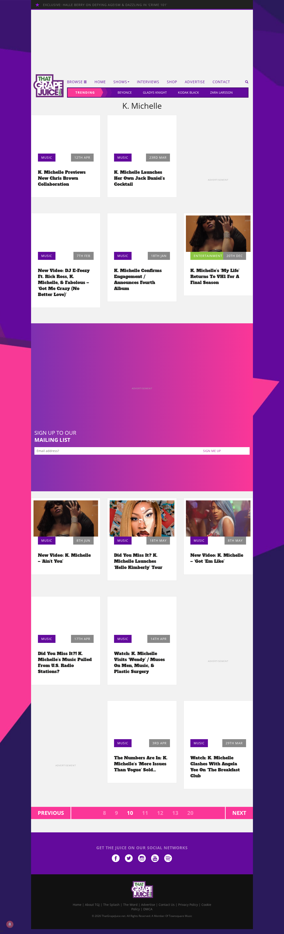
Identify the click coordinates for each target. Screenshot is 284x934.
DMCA (147, 909)
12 (160, 812)
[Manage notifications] (9, 924)
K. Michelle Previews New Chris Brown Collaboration (62, 178)
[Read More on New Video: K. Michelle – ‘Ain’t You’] (66, 518)
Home (100, 82)
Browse (75, 82)
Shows (120, 82)
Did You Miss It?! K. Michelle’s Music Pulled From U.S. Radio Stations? (65, 662)
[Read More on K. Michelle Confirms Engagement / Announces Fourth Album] (142, 233)
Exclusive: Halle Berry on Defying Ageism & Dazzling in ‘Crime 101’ (105, 5)
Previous (51, 812)
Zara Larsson (221, 92)
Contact (221, 82)
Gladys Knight (155, 92)
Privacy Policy (188, 904)
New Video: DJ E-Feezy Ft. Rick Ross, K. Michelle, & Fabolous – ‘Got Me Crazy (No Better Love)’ (64, 283)
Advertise (195, 82)
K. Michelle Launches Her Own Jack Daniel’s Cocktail (139, 178)
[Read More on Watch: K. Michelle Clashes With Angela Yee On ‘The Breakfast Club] (218, 721)
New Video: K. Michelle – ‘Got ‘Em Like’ (216, 558)
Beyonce (125, 92)
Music (46, 157)
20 (190, 812)
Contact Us (167, 904)
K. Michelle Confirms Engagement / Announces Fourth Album (138, 279)
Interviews (148, 82)
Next (239, 812)
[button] (245, 82)
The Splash (111, 904)
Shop (172, 82)
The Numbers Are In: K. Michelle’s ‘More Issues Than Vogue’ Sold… (141, 764)
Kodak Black (188, 92)
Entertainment (208, 256)
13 (175, 812)
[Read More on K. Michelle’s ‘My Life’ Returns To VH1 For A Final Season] (218, 233)
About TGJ (92, 904)
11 (145, 812)
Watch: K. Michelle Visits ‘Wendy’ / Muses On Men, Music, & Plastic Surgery (139, 662)
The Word (130, 904)
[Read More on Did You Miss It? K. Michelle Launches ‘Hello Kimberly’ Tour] (142, 518)
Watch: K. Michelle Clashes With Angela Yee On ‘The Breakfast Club (215, 767)
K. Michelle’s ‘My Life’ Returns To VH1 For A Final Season (214, 276)
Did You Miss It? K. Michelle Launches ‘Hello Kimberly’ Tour (138, 561)
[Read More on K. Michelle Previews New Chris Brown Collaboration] (66, 135)
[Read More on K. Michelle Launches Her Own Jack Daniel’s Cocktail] (142, 135)
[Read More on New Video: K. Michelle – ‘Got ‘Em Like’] (218, 518)
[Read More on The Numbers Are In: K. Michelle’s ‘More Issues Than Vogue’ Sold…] (142, 721)
